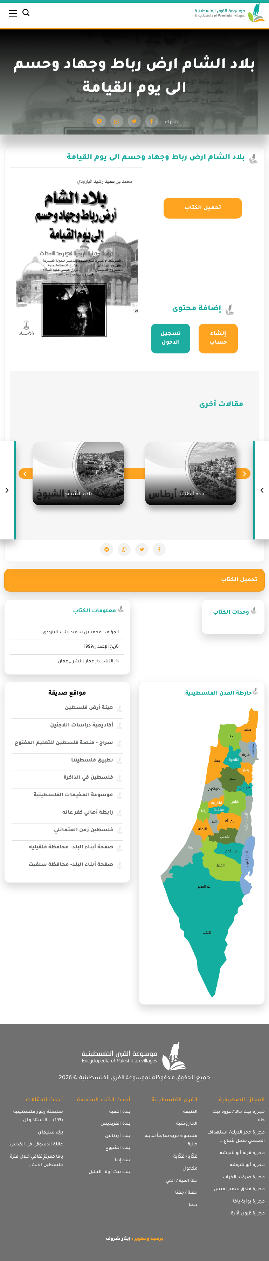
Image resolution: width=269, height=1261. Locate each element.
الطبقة (190, 1112)
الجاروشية (187, 1124)
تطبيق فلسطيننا (92, 761)
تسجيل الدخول (170, 338)
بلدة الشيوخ (117, 1148)
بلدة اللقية (119, 1112)
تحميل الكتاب (203, 208)
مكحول (190, 1168)
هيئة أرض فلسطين (89, 708)
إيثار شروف (118, 1239)
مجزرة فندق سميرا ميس (239, 1189)
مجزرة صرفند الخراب (244, 1177)
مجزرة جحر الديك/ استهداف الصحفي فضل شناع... (236, 1137)
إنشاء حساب (218, 338)
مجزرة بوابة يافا (249, 1201)
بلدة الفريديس (115, 1124)
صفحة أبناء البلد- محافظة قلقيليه (71, 847)
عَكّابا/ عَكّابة (185, 1157)
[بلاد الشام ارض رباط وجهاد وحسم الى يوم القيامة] (151, 121)
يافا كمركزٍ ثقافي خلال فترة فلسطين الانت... (36, 1161)
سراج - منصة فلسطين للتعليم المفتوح (64, 743)
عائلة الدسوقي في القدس (36, 1144)
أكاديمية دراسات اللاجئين (81, 726)
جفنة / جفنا (186, 1193)
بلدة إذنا (122, 1160)
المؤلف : (111, 632)
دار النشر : (109, 661)
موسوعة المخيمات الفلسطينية (73, 795)
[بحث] (25, 14)
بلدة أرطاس (117, 1136)
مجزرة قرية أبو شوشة (242, 1153)
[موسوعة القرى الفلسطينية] (230, 13)
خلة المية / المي (182, 1181)
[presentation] (244, 473)
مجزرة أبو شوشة (247, 1165)
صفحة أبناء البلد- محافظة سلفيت (70, 865)
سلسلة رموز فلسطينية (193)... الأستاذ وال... (38, 1116)
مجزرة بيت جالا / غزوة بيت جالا (238, 1116)
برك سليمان (50, 1132)
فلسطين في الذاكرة (88, 778)
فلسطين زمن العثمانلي (83, 830)
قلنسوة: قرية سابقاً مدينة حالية (171, 1141)
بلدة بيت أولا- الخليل (109, 1172)
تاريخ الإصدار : (106, 647)
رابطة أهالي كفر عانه (87, 813)
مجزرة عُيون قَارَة (248, 1213)
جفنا (193, 1205)
